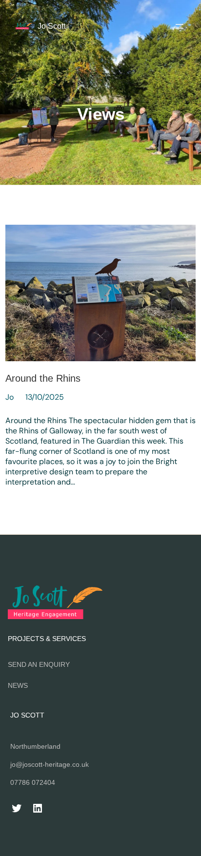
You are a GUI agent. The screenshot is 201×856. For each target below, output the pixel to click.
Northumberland (35, 746)
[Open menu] (179, 26)
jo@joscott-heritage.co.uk (49, 764)
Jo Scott (51, 25)
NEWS (18, 685)
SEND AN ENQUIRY (39, 664)
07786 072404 (32, 782)
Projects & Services (47, 638)
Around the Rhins (42, 378)
